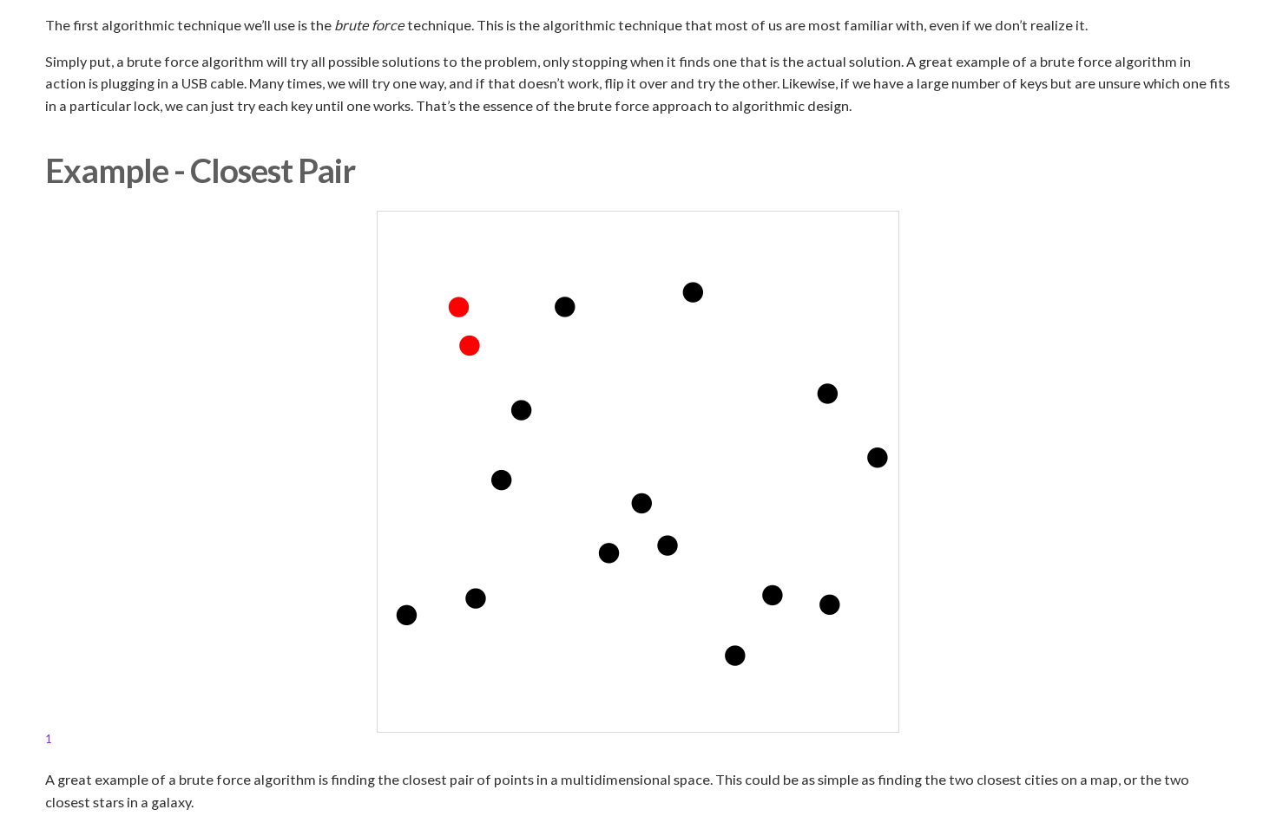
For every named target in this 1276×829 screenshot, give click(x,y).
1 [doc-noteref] (48, 739)
